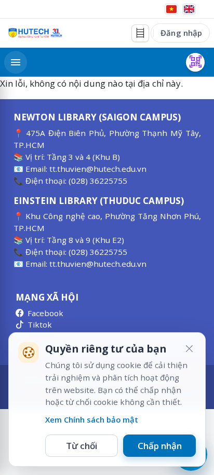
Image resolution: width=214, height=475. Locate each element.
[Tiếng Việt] (171, 9)
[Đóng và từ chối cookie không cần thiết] (189, 349)
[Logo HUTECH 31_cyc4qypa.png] (35, 33)
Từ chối (81, 446)
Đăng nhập (181, 33)
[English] (189, 9)
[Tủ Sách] (140, 33)
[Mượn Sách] (195, 62)
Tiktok (40, 324)
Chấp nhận (160, 446)
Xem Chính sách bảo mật (91, 419)
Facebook (45, 313)
